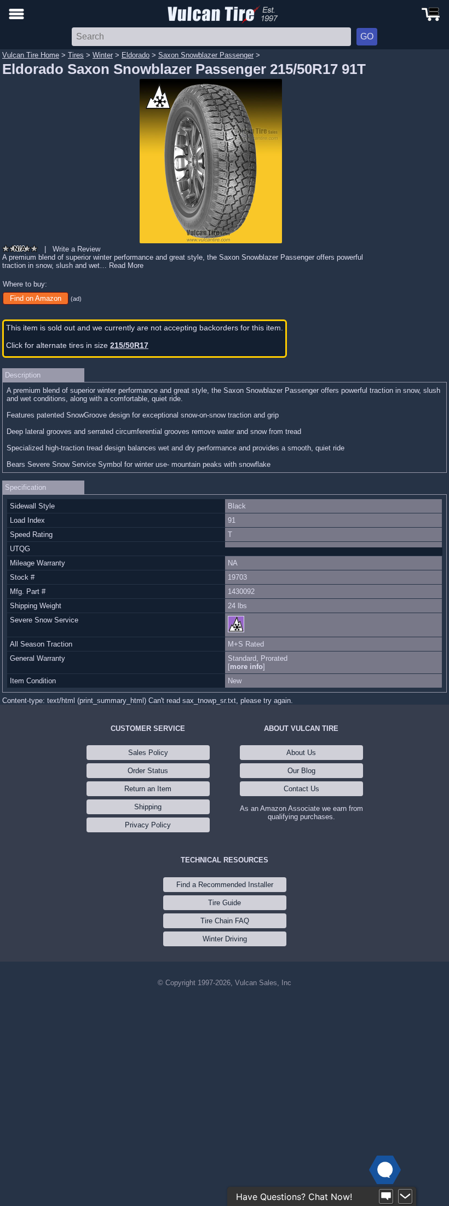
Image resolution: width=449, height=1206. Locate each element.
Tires (76, 55)
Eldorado (135, 55)
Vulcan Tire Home (30, 55)
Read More (126, 265)
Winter (103, 55)
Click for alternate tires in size (77, 345)
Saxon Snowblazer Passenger (206, 55)
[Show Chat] (386, 1196)
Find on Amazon (35, 298)
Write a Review (76, 249)
